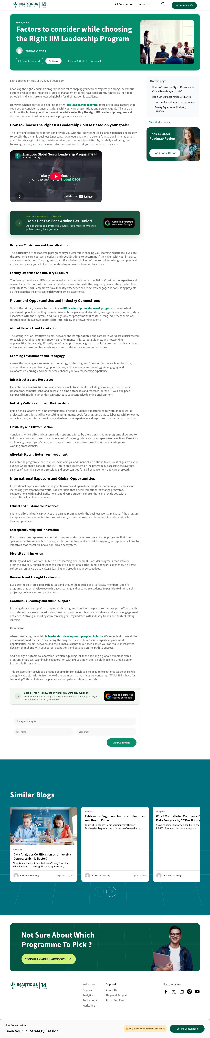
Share (55, 60)
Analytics (88, 995)
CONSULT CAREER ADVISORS (45, 959)
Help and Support (116, 995)
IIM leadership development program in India (73, 636)
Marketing (89, 1005)
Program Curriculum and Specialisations (175, 102)
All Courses (122, 4)
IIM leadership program (82, 105)
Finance (87, 990)
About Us (145, 4)
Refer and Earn (115, 1000)
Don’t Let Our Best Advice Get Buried (171, 96)
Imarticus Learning (35, 50)
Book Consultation (164, 153)
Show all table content (160, 122)
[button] (111, 892)
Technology (90, 1000)
